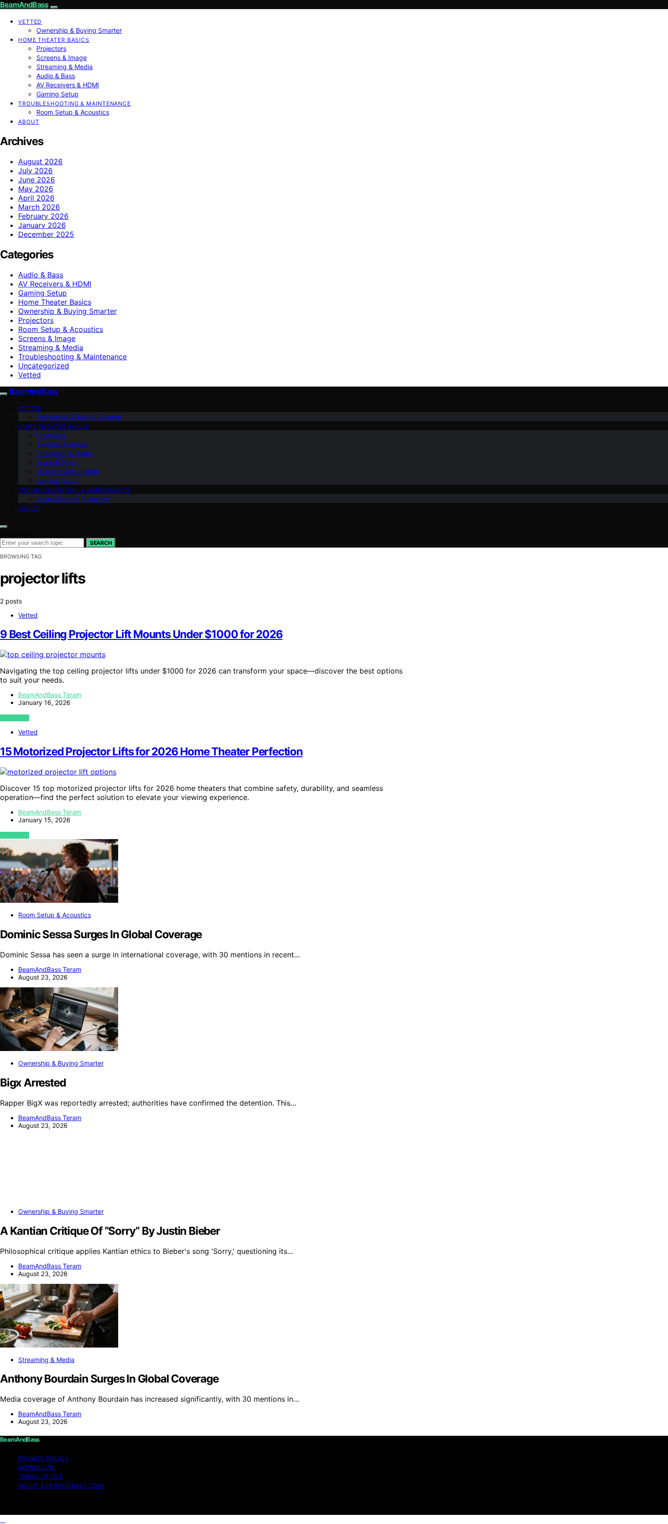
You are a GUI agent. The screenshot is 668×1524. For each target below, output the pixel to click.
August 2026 (40, 161)
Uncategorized (43, 365)
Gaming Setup (57, 94)
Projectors (51, 48)
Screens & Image (61, 57)
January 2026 (42, 225)
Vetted (30, 21)
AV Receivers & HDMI (67, 85)
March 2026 (39, 206)
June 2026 (36, 179)
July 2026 (35, 170)
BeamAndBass (24, 4)
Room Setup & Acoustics (72, 112)
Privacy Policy (43, 1458)
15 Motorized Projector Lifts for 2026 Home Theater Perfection (151, 751)
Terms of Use (40, 1476)
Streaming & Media (64, 66)
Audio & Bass (55, 76)
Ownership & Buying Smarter (79, 30)
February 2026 (43, 216)
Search (101, 542)
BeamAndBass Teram (49, 695)
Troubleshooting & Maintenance (74, 103)
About (29, 121)
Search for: (16, 533)
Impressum (36, 1467)
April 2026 (36, 197)
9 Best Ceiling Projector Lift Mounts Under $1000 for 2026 (141, 634)
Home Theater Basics (54, 39)
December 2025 (46, 234)
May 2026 (35, 188)
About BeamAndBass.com (61, 1485)
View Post (14, 717)
